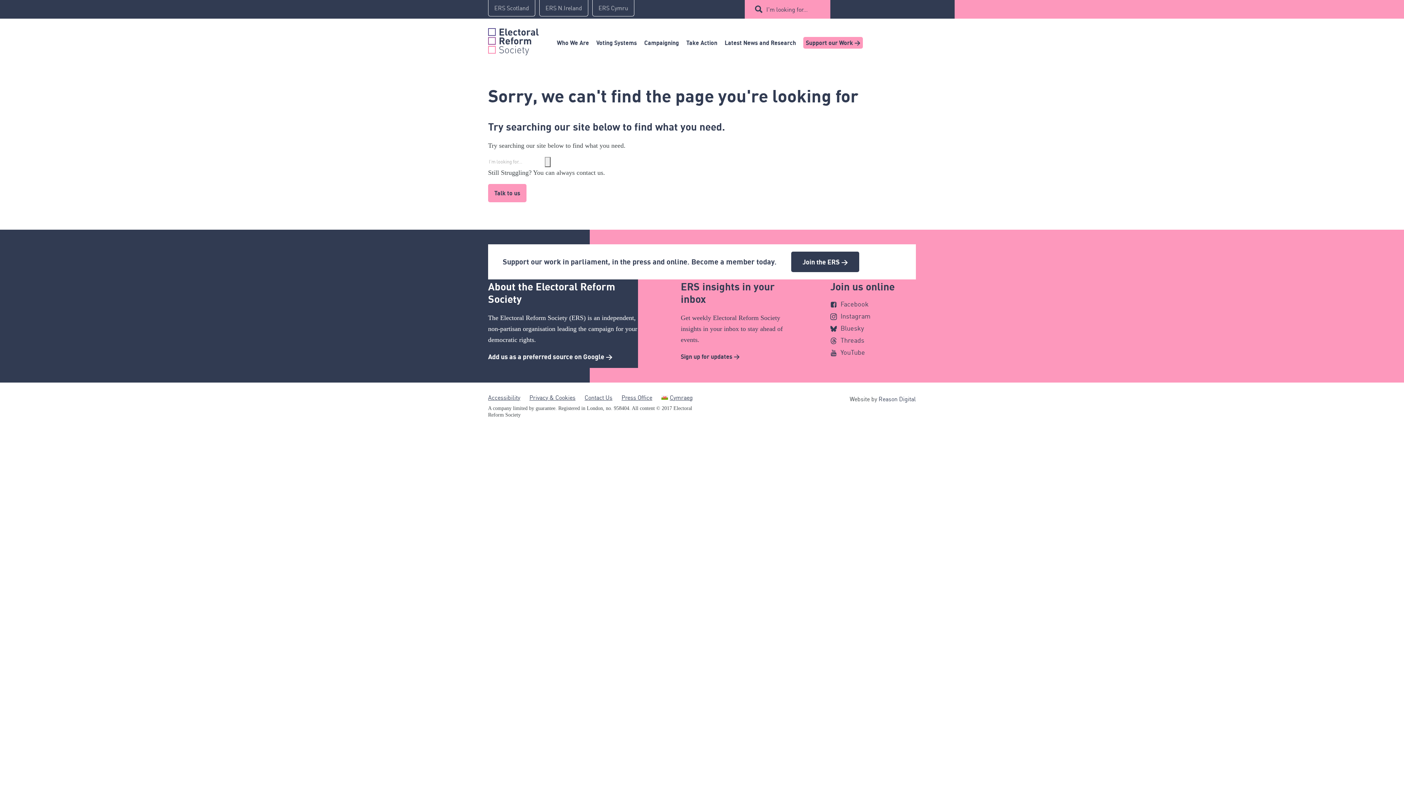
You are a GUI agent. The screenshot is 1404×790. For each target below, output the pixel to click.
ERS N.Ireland (564, 8)
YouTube (853, 352)
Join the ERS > (825, 262)
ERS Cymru (613, 8)
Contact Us (598, 397)
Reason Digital (897, 399)
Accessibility (504, 397)
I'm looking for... (787, 9)
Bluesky (852, 328)
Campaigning (661, 42)
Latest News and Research (760, 42)
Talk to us (507, 193)
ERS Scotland (511, 8)
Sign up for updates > (710, 356)
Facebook (855, 304)
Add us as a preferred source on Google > (550, 357)
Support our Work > (833, 42)
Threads (852, 340)
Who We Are (573, 42)
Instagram (856, 316)
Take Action (701, 42)
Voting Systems (616, 42)
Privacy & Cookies (552, 397)
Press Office (637, 397)
